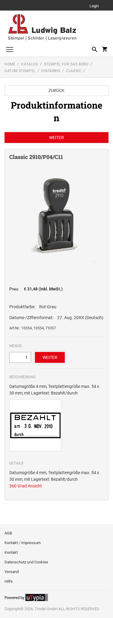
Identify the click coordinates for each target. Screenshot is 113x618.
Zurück (56, 90)
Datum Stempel (20, 71)
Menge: (16, 346)
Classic (73, 71)
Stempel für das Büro (66, 64)
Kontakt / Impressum (23, 542)
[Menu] (10, 50)
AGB (8, 533)
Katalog (29, 64)
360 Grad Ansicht (25, 485)
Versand (12, 571)
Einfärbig (50, 71)
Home (10, 64)
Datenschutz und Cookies (26, 562)
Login (94, 6)
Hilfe (9, 581)
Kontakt (11, 552)
